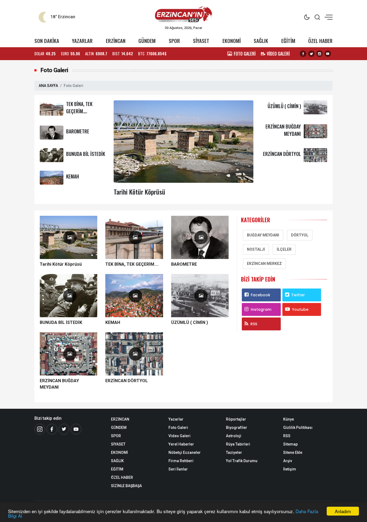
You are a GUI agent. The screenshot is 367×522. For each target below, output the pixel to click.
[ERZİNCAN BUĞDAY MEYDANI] (315, 130)
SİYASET (201, 41)
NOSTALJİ (256, 249)
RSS (253, 324)
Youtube (300, 309)
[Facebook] (303, 53)
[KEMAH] (51, 177)
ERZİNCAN (115, 41)
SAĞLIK (261, 41)
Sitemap (290, 444)
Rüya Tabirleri (238, 444)
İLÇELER (284, 249)
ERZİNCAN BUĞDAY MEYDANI (59, 384)
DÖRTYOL (299, 235)
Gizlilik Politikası (297, 427)
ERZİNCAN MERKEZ (264, 263)
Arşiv (287, 461)
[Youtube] (328, 53)
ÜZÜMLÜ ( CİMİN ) (284, 106)
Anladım (343, 511)
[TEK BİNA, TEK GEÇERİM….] (51, 108)
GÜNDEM (147, 41)
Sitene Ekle (292, 452)
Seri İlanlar (178, 469)
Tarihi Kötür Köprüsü (139, 191)
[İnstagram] (39, 429)
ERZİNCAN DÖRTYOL (282, 153)
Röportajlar (236, 419)
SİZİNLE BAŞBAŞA (126, 486)
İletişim (289, 469)
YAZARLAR (82, 41)
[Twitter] (311, 53)
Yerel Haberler (181, 444)
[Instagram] (319, 53)
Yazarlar (176, 419)
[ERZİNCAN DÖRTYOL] (315, 154)
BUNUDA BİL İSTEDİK (85, 153)
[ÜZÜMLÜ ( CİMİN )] (315, 106)
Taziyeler (234, 452)
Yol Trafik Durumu (241, 461)
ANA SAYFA (48, 85)
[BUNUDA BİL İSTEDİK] (51, 154)
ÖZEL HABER (320, 41)
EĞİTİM (288, 41)
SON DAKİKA (46, 41)
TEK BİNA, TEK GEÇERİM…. (79, 107)
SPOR (174, 41)
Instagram (261, 309)
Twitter (298, 295)
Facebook (260, 295)
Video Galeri (179, 436)
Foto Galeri (178, 427)
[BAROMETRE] (51, 132)
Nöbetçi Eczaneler (184, 452)
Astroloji (233, 436)
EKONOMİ (231, 41)
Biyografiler (236, 427)
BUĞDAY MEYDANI (263, 235)
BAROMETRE (77, 131)
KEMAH (72, 176)
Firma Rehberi (180, 461)
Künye (288, 419)
